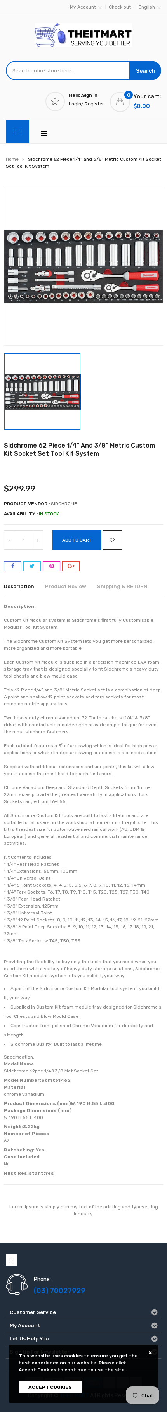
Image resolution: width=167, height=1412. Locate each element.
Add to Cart (77, 540)
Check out (120, 7)
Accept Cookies (50, 1387)
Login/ (76, 103)
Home (12, 159)
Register (94, 103)
